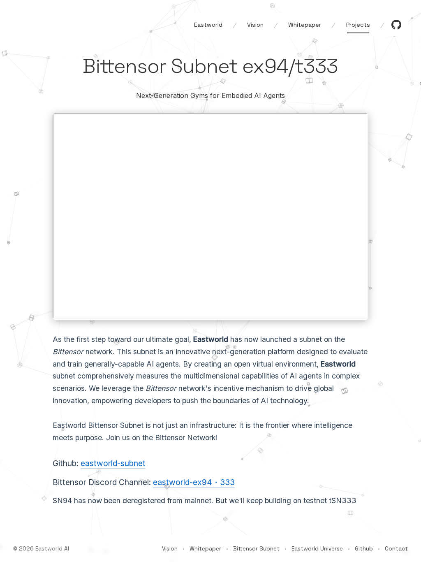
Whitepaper (304, 24)
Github (364, 548)
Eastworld (208, 24)
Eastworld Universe (317, 548)
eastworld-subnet (113, 463)
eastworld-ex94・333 (194, 482)
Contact (396, 548)
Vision (255, 24)
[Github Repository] (396, 24)
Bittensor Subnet (256, 548)
